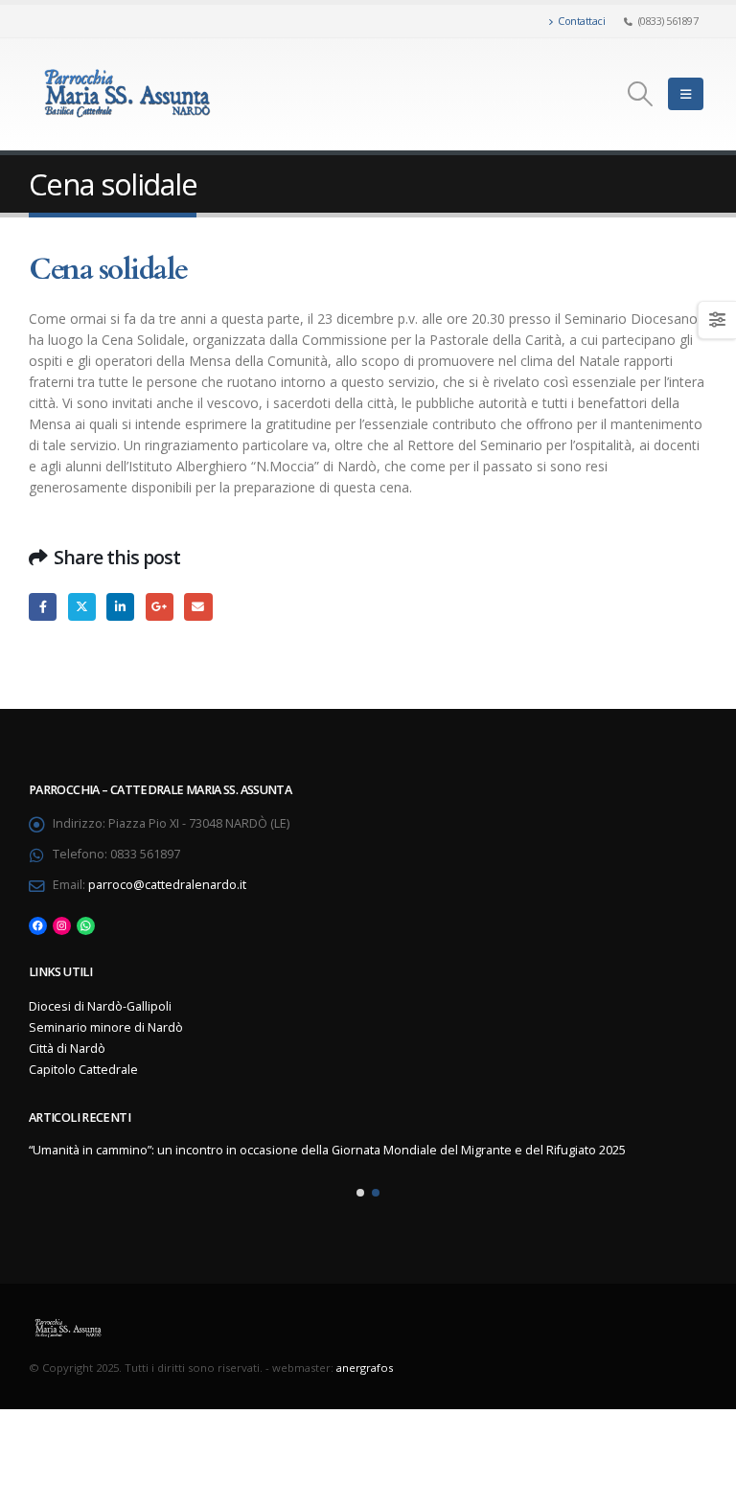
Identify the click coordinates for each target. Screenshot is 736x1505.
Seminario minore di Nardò (106, 1027)
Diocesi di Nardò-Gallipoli (100, 1006)
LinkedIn (120, 607)
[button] (360, 1192)
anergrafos (364, 1367)
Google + (159, 607)
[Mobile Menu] (685, 94)
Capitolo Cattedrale (83, 1069)
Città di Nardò (67, 1048)
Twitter (82, 607)
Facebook (43, 607)
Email (198, 607)
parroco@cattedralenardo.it (167, 885)
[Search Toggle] (641, 93)
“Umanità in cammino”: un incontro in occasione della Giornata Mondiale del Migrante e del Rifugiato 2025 (327, 1150)
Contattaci (581, 20)
